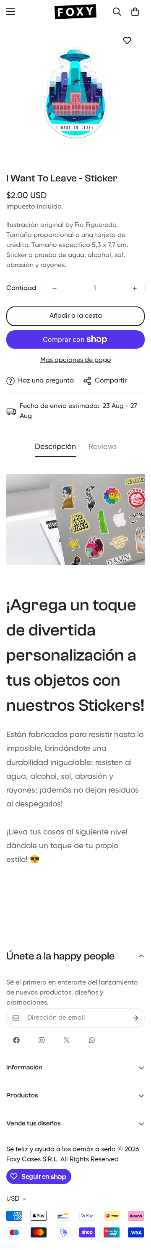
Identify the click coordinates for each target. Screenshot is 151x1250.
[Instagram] (41, 1040)
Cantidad (21, 288)
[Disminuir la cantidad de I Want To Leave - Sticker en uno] (54, 288)
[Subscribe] (135, 1018)
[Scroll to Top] (136, 1205)
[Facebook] (16, 1040)
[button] (135, 11)
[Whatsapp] (92, 1040)
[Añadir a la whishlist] (126, 40)
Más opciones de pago (75, 360)
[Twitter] (67, 1040)
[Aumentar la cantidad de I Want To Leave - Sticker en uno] (134, 288)
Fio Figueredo (95, 225)
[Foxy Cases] (75, 11)
